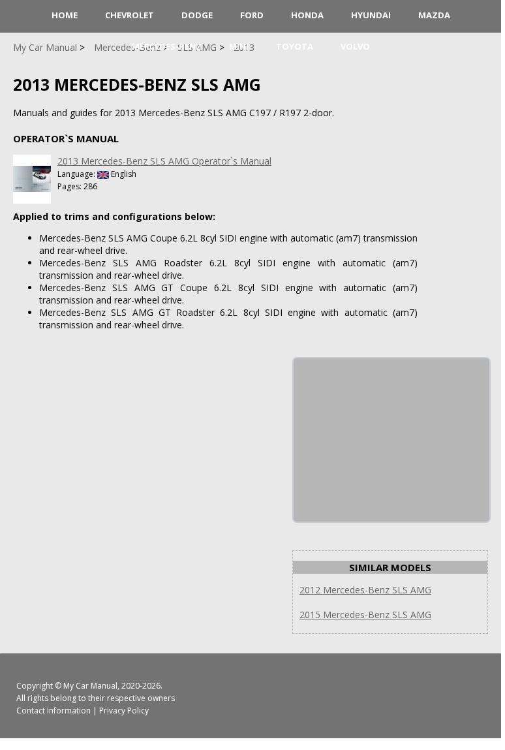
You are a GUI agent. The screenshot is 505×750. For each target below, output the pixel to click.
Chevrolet (129, 15)
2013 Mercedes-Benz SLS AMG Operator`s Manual (164, 161)
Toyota (294, 46)
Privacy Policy (124, 710)
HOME (65, 15)
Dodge (197, 15)
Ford (252, 15)
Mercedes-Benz (167, 46)
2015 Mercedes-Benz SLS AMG (365, 614)
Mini (239, 46)
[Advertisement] (391, 440)
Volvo (355, 46)
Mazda (434, 15)
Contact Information (53, 710)
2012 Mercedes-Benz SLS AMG (365, 590)
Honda (307, 15)
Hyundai (371, 15)
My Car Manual (90, 685)
